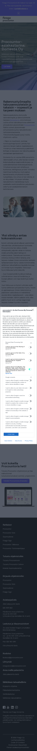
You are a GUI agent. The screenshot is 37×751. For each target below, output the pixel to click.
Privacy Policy (29, 440)
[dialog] (18, 375)
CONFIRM (11, 434)
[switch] (30, 347)
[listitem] (18, 343)
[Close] (33, 310)
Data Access (18, 440)
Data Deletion (8, 440)
